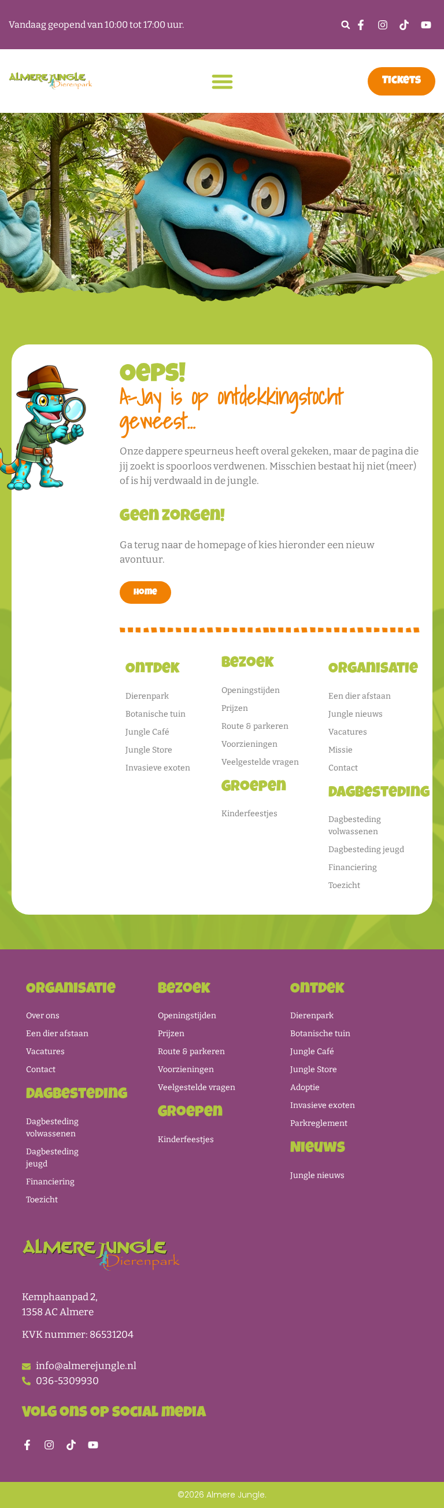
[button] (345, 25)
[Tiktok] (71, 1445)
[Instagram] (49, 1445)
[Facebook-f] (27, 1445)
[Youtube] (93, 1445)
